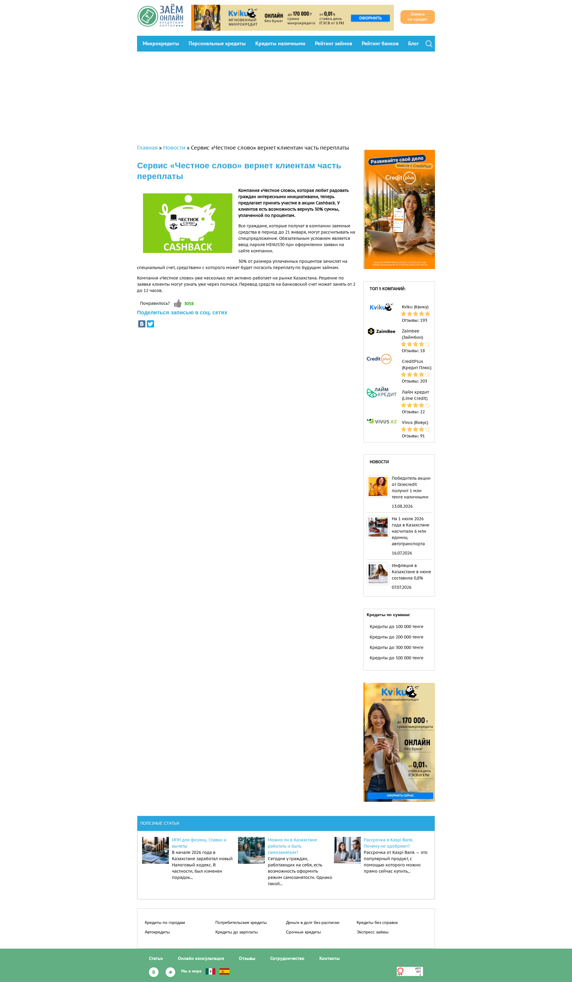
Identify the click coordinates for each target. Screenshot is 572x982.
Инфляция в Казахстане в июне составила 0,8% (411, 572)
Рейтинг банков (380, 43)
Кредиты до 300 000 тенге (396, 647)
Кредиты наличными (280, 43)
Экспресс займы (372, 932)
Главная (147, 147)
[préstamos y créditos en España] (224, 971)
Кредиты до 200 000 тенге (396, 637)
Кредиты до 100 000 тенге (396, 626)
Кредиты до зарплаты (236, 932)
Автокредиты (157, 932)
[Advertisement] (286, 96)
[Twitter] (150, 323)
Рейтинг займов (333, 43)
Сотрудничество (287, 958)
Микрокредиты (161, 43)
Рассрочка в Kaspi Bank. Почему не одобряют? (389, 843)
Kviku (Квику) (415, 307)
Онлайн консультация (201, 958)
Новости (174, 147)
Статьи (156, 958)
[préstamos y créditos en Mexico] (210, 971)
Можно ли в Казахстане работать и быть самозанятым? (292, 846)
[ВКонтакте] (141, 323)
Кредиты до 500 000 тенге (396, 658)
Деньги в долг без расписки (312, 922)
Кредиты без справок (377, 922)
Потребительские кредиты (241, 922)
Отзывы (247, 958)
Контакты (329, 958)
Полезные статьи (159, 823)
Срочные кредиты (303, 932)
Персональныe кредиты (217, 43)
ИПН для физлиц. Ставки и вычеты (199, 843)
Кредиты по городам (165, 922)
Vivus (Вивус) (415, 422)
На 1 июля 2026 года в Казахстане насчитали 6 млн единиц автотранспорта (410, 531)
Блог (413, 43)
